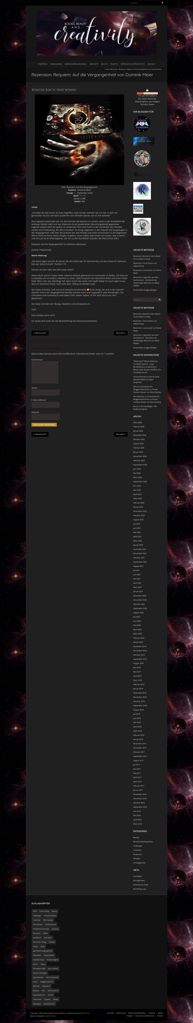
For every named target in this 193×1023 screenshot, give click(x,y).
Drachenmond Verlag (41, 929)
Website (35, 412)
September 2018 (140, 705)
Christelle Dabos (50, 916)
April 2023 (137, 494)
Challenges (137, 846)
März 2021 (137, 587)
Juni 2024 (137, 469)
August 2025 (138, 443)
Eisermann (48, 938)
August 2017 (138, 760)
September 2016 (140, 807)
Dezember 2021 (139, 549)
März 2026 (137, 422)
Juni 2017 (137, 769)
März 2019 (137, 680)
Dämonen (36, 933)
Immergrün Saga (39, 968)
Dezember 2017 (139, 743)
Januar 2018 (138, 739)
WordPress (86, 1013)
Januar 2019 (138, 688)
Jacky (49, 90)
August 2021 (138, 566)
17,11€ (82, 195)
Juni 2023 (137, 486)
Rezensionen (56, 64)
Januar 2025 (138, 452)
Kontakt (151, 64)
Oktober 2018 (139, 701)
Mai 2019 (137, 671)
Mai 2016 (137, 815)
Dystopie (55, 929)
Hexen (35, 964)
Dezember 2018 (139, 693)
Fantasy (52, 942)
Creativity (93, 64)
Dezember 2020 (139, 595)
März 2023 (137, 498)
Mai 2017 (137, 773)
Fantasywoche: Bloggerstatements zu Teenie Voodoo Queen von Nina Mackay (147, 389)
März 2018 (137, 731)
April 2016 (137, 819)
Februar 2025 (138, 447)
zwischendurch (49, 1004)
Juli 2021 (136, 570)
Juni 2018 (137, 718)
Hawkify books (38, 960)
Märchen (36, 986)
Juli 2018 (136, 714)
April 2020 (137, 629)
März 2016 (137, 824)
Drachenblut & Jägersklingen (145, 290)
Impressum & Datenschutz (133, 64)
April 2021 (137, 583)
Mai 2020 (137, 625)
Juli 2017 (136, 764)
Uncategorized (139, 862)
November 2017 (140, 748)
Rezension (114, 69)
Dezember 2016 (139, 794)
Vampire (47, 999)
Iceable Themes (50, 1016)
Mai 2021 (137, 578)
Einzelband (37, 938)
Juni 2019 (137, 667)
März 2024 (137, 477)
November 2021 (140, 553)
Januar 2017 (138, 790)
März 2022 (137, 540)
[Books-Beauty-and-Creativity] (96, 12)
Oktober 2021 (139, 557)
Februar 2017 (138, 786)
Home (107, 69)
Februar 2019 (138, 684)
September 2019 (140, 659)
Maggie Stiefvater (47, 982)
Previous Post (40, 333)
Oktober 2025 (139, 439)
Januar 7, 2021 (39, 90)
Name (35, 387)
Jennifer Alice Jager (40, 973)
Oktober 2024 (139, 460)
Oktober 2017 (139, 752)
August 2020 (138, 612)
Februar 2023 (138, 502)
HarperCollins (49, 955)
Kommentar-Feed (140, 884)
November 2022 (140, 511)
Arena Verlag (44, 911)
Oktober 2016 (139, 802)
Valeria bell (37, 999)
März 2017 (137, 781)
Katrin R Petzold (52, 977)
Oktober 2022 (139, 515)
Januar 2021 (138, 591)
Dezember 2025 (139, 435)
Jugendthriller (38, 977)
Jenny (135, 406)
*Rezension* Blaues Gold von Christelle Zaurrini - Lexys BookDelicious (145, 364)
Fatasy (35, 946)
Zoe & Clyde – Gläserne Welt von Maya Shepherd (147, 379)
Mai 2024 (137, 473)
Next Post (120, 333)
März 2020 (137, 633)
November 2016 (140, 798)
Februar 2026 (138, 426)
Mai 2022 (137, 532)
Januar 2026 (138, 431)
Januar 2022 (138, 545)
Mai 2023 (137, 490)
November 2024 (140, 456)
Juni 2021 (137, 574)
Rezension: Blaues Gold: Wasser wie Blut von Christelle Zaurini (147, 370)
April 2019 (137, 676)
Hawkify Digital (52, 960)
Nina (135, 386)
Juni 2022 (137, 528)
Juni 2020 (137, 621)
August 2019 (138, 663)
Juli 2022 (136, 524)
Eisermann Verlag (39, 942)
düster (45, 933)
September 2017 (140, 756)
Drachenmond (50, 924)
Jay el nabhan (53, 968)
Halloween (37, 955)
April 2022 (137, 536)
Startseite (42, 64)
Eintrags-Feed (139, 880)
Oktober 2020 (139, 604)
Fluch (43, 946)
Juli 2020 (136, 617)
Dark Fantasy (48, 920)
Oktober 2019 (139, 655)
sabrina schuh (53, 990)
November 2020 (140, 600)
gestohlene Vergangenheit (42, 951)
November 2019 (140, 650)
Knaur (35, 982)
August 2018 (138, 709)
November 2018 (140, 697)
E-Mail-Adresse (39, 400)
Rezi (43, 990)
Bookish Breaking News (75, 64)
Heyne (43, 964)
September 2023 (140, 481)
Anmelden (137, 876)
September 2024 (140, 464)
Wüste (55, 999)
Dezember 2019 (139, 646)
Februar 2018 (138, 735)
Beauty (104, 64)
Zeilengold (37, 1004)
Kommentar (38, 359)
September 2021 (140, 562)
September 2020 (140, 608)
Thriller (50, 995)
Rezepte (114, 64)
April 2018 (137, 726)
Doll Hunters (37, 924)
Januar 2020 (138, 642)
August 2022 (138, 519)
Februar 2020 (138, 638)
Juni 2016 (137, 811)
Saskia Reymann (39, 995)
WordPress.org (139, 889)
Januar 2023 (138, 507)
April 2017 (137, 777)
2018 (34, 911)
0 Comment (72, 90)
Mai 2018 (137, 722)
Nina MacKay (138, 396)
